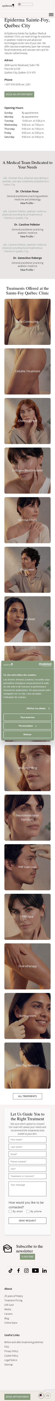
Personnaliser (26, 726)
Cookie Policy (11, 1355)
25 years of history (13, 1296)
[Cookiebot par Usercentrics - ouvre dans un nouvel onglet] (39, 665)
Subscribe (27, 1256)
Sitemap (8, 1364)
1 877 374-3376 (12, 84)
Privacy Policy (11, 1351)
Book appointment (17, 1396)
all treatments (27, 1096)
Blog (7, 1318)
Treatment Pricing (13, 1300)
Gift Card (9, 1305)
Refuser (27, 734)
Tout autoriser (27, 717)
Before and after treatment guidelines (23, 1342)
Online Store (11, 1322)
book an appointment (19, 94)
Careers (8, 1313)
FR (47, 1395)
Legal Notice (11, 1360)
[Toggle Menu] (51, 14)
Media (7, 1309)
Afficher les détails (36, 708)
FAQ (6, 1346)
